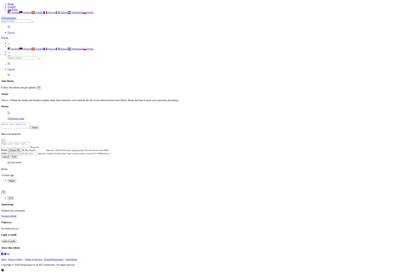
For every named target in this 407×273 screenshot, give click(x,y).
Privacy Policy (15, 259)
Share (35, 127)
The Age (4, 169)
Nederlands (77, 12)
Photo (4, 150)
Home (11, 4)
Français (51, 12)
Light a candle (9, 241)
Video (4, 153)
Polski (14, 9)
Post (14, 157)
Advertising (71, 259)
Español (39, 12)
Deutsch (27, 12)
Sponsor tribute (9, 216)
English (15, 12)
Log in (11, 32)
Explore (12, 6)
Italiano (64, 12)
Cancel (6, 157)
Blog (3, 259)
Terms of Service (33, 259)
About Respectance (53, 259)
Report (12, 181)
